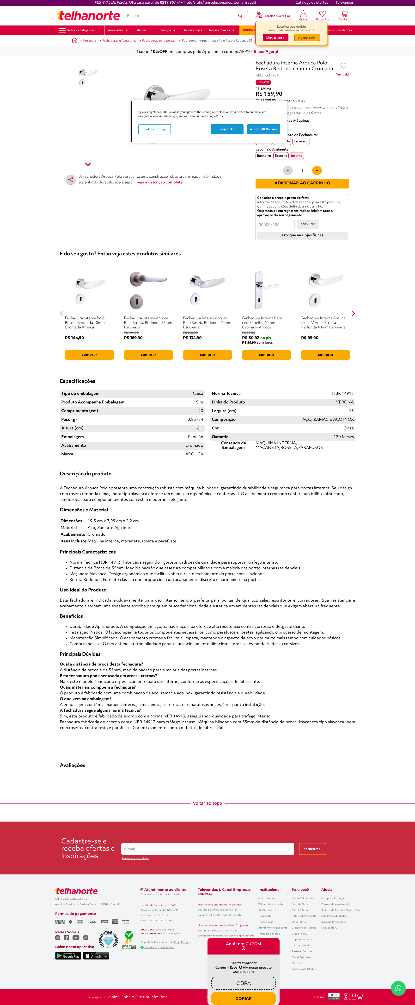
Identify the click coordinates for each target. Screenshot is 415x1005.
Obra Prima (299, 921)
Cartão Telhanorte (302, 898)
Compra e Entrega (332, 898)
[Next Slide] (353, 313)
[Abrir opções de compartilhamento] (70, 179)
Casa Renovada (301, 945)
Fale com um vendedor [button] (334, 30)
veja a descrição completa (160, 182)
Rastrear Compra (302, 951)
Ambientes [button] (115, 30)
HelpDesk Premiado (304, 915)
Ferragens (90, 40)
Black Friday (299, 933)
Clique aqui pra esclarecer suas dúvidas (160, 894)
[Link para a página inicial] (75, 41)
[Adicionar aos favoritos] (343, 66)
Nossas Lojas (193, 30)
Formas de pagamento (335, 904)
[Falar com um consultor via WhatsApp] (398, 988)
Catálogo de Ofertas (304, 969)
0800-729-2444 (150, 933)
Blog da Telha (300, 904)
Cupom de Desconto (304, 939)
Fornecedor (265, 915)
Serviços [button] (165, 30)
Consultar (308, 224)
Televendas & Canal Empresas (224, 890)
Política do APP (330, 927)
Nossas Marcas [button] (219, 30)
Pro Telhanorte (267, 910)
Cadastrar (312, 849)
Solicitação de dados (334, 915)
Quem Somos (266, 898)
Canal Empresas (302, 957)
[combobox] (185, 15)
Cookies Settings (154, 129)
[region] (209, 121)
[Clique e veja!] (342, 75)
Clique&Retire (300, 910)
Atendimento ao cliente (272, 927)
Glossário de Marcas (304, 927)
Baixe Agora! (266, 52)
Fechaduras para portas (158, 40)
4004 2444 (147, 929)
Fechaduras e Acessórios (119, 40)
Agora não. (307, 38)
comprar (89, 355)
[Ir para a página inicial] (88, 15)
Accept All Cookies (263, 129)
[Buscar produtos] (241, 15)
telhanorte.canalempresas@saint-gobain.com (226, 935)
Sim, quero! (276, 38)
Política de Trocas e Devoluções (340, 910)
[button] (80, 30)
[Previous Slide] (61, 313)
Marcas (296, 963)
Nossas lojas (265, 921)
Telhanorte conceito (270, 904)
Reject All (227, 129)
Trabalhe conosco (269, 933)
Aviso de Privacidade (135, 858)
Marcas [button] (141, 30)
